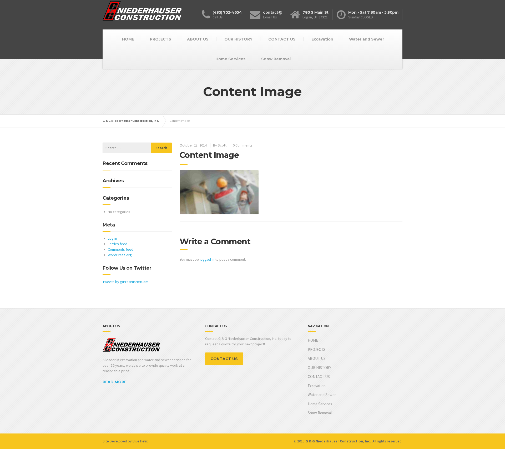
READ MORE (115, 382)
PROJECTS (160, 39)
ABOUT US (198, 39)
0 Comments (242, 145)
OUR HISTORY (238, 39)
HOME (128, 39)
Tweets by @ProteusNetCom (125, 281)
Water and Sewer (366, 39)
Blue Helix (140, 441)
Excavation (322, 39)
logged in (207, 259)
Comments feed (120, 249)
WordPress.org (120, 255)
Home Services (230, 59)
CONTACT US (282, 39)
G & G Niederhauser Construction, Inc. (131, 121)
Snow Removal (276, 59)
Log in (112, 238)
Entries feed (117, 243)
